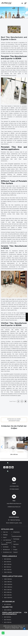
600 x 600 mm (7, 561)
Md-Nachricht (6, 549)
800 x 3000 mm (8, 592)
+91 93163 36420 (14, 489)
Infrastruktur (16, 532)
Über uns (5, 532)
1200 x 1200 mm (8, 579)
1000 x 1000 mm (8, 572)
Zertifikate (5, 547)
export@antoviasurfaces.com (14, 503)
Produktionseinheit (16, 536)
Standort (15, 552)
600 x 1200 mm (7, 564)
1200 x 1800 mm (8, 582)
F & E (14, 541)
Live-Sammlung (7, 540)
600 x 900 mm (7, 619)
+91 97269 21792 (14, 486)
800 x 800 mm (7, 567)
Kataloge (5, 535)
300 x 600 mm (7, 559)
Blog (14, 547)
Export (5, 537)
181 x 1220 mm (7, 604)
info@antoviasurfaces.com (14, 507)
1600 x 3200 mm (8, 597)
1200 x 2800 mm (8, 587)
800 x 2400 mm (8, 589)
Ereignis (15, 549)
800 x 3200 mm (8, 595)
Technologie (16, 539)
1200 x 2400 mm (8, 584)
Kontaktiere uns (7, 552)
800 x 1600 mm (7, 569)
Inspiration (16, 544)
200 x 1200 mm (7, 610)
